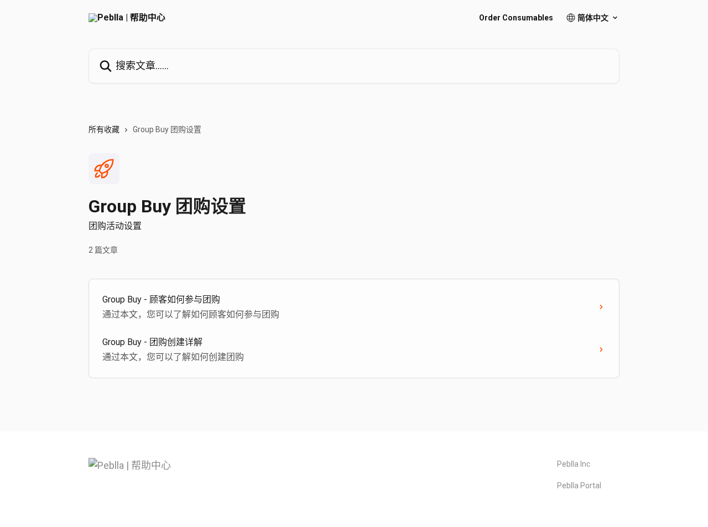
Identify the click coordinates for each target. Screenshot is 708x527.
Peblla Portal (579, 485)
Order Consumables (516, 18)
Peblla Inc (573, 464)
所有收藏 (103, 129)
